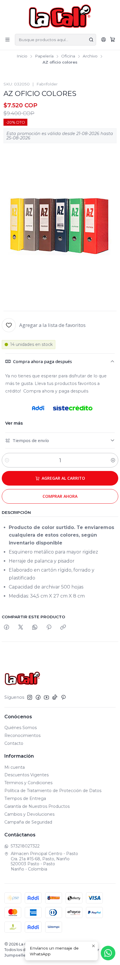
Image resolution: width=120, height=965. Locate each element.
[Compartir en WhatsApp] (35, 627)
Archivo (90, 56)
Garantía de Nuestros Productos (37, 806)
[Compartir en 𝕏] (21, 627)
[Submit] (91, 39)
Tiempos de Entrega (25, 798)
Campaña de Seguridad (28, 822)
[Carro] (113, 39)
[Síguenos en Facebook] (38, 697)
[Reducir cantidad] (7, 460)
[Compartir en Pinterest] (49, 627)
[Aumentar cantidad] (113, 460)
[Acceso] (103, 39)
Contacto (13, 743)
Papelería (44, 56)
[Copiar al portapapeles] (63, 627)
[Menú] (7, 39)
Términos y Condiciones (28, 782)
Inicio (22, 56)
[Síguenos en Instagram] (30, 697)
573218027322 (25, 846)
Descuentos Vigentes (26, 774)
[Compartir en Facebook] (6, 627)
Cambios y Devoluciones (29, 814)
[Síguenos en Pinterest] (63, 697)
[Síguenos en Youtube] (46, 697)
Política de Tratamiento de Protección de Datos (52, 790)
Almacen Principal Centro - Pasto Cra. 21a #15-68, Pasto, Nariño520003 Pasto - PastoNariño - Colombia (44, 861)
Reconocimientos (22, 735)
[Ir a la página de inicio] (60, 16)
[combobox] (55, 39)
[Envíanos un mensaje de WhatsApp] (108, 953)
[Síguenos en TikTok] (55, 697)
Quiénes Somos (20, 727)
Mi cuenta (14, 767)
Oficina (68, 56)
